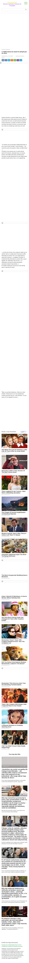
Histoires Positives (20, 56)
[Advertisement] (14, 29)
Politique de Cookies (7, 946)
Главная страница (6, 49)
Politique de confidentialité (8, 945)
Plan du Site (18, 945)
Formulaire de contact (17, 946)
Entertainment (12, 2)
